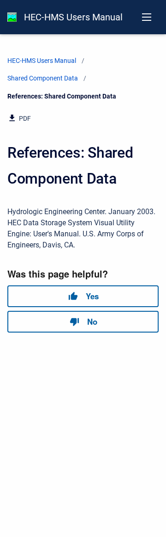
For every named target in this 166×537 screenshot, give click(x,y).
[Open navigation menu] (146, 17)
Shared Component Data (42, 78)
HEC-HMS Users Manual (73, 17)
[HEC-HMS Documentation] (12, 17)
